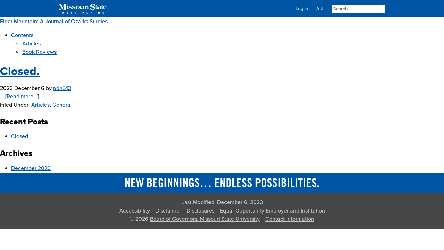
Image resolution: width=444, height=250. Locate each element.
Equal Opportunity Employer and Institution (272, 210)
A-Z (320, 8)
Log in (302, 8)
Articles (40, 104)
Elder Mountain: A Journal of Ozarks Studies (54, 21)
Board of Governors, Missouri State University (205, 219)
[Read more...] (22, 96)
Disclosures (200, 210)
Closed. (20, 71)
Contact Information (289, 219)
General (62, 104)
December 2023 (31, 168)
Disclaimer (168, 210)
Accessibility (134, 210)
